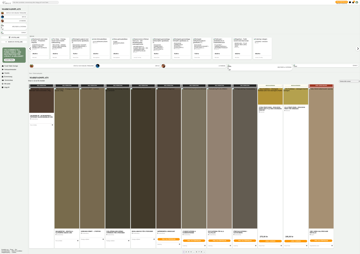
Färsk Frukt (261, 245)
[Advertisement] (84, 18)
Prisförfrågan (341, 2)
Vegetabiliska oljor (314, 245)
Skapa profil (9, 60)
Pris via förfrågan (168, 239)
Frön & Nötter (33, 125)
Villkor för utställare (17, 251)
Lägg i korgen (270, 241)
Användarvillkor (6, 251)
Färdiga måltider (85, 239)
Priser (11, 249)
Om (16, 249)
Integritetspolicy (6, 252)
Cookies (14, 252)
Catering (159, 244)
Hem (30, 73)
